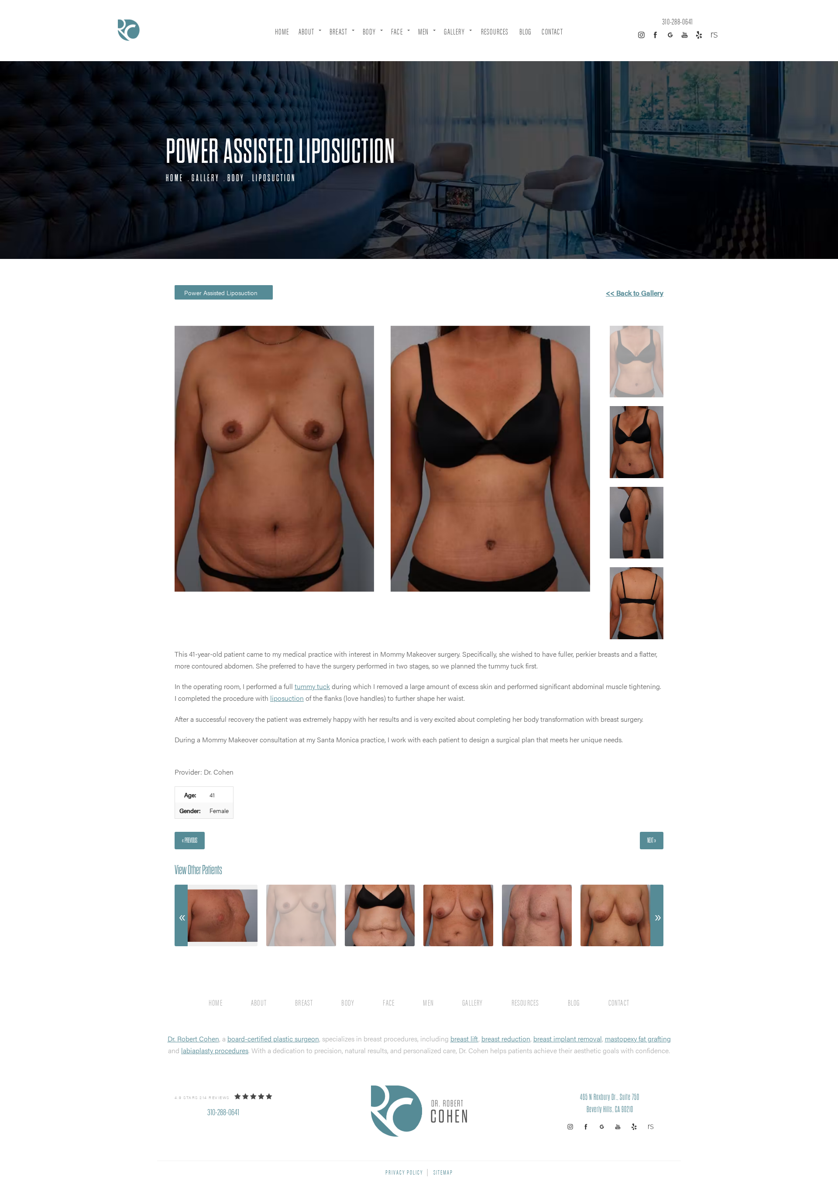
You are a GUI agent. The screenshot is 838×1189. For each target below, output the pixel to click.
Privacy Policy (404, 1171)
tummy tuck (312, 686)
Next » (651, 840)
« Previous (189, 840)
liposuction (287, 698)
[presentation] (181, 915)
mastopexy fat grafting (638, 1039)
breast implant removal (567, 1039)
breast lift (464, 1039)
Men (423, 31)
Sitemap (443, 1171)
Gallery (454, 31)
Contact (552, 31)
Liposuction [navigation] (274, 178)
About (306, 31)
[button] (641, 35)
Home (282, 31)
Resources (495, 31)
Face (397, 31)
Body (369, 31)
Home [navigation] (175, 178)
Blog (525, 31)
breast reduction (505, 1039)
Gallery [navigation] (206, 178)
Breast (338, 31)
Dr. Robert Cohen (193, 1039)
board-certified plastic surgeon (273, 1039)
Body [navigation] (235, 178)
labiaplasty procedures (214, 1050)
